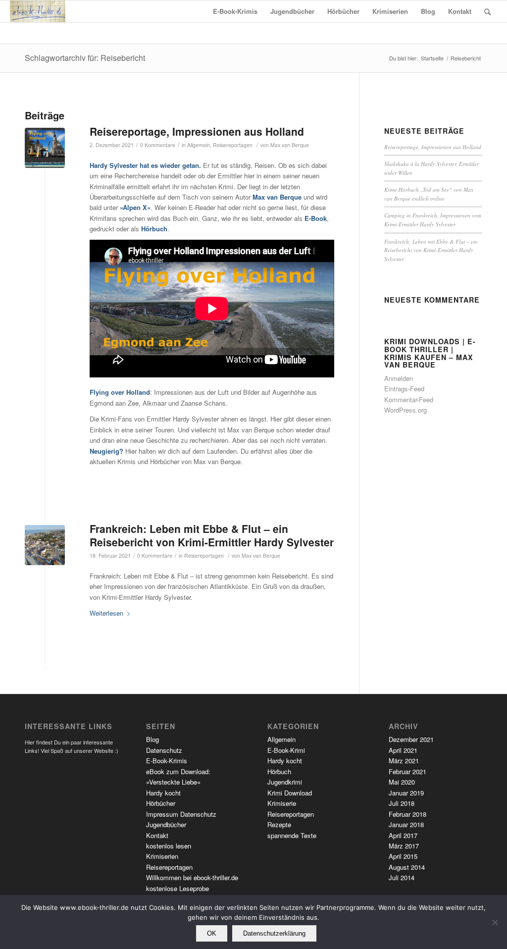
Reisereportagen (233, 145)
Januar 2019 (406, 792)
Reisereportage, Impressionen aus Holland (197, 131)
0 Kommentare (157, 145)
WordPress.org (405, 410)
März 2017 (404, 845)
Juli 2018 (401, 803)
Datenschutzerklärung (274, 933)
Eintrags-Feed (404, 388)
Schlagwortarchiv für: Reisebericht (85, 57)
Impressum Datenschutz (181, 814)
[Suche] (487, 11)
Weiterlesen (106, 613)
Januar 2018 (406, 824)
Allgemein (198, 145)
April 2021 (403, 750)
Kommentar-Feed (408, 399)
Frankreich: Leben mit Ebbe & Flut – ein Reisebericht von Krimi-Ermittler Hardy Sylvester (212, 535)
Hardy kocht (163, 792)
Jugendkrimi (284, 782)
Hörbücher (160, 803)
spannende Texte (291, 835)
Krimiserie (281, 803)
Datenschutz (164, 750)
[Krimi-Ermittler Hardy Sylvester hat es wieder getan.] (45, 148)
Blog (152, 739)
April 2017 (403, 835)
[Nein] (495, 922)
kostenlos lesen (168, 845)
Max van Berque (289, 145)
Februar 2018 (407, 814)
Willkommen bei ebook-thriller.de (192, 877)
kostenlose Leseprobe (177, 888)
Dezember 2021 (411, 739)
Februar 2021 (407, 771)
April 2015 (403, 856)
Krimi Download (289, 792)
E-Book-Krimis (166, 760)
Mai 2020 (402, 782)
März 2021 (404, 760)
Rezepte (279, 824)
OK (211, 933)
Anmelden (398, 378)
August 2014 (407, 867)
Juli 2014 (401, 877)
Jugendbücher (166, 824)
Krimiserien (162, 856)
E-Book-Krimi (286, 750)
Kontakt (157, 835)
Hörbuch (279, 771)
